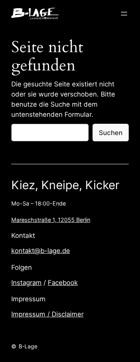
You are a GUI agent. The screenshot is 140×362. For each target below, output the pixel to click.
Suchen (110, 133)
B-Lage (28, 346)
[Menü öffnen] (124, 13)
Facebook (63, 282)
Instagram (26, 282)
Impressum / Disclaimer (47, 314)
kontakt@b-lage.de (40, 251)
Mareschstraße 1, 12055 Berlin (50, 219)
